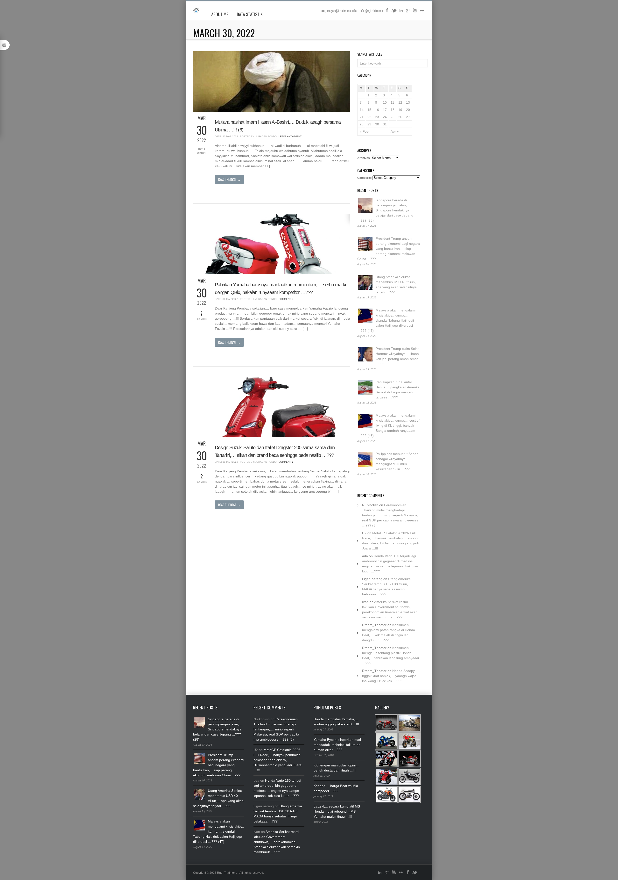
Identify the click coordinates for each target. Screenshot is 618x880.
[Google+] (408, 12)
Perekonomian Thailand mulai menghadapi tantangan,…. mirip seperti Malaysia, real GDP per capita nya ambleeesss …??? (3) (390, 515)
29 (369, 124)
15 (369, 110)
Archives (363, 158)
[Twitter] (394, 12)
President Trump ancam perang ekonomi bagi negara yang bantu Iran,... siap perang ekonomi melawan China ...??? (388, 249)
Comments (202, 315)
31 (385, 124)
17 (385, 110)
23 (377, 117)
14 (362, 110)
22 (369, 117)
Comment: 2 (286, 462)
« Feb (364, 131)
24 (385, 117)
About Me (219, 14)
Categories (364, 178)
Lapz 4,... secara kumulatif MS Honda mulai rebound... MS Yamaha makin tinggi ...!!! (337, 811)
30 (377, 124)
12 (400, 102)
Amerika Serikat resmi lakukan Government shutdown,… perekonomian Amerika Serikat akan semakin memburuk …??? (276, 842)
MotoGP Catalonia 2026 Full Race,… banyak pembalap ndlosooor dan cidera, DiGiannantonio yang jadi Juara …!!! (277, 760)
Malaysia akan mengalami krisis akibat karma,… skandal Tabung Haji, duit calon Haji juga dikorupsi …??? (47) (386, 320)
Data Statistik (250, 14)
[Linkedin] (401, 12)
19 (400, 110)
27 (408, 117)
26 (400, 117)
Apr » (395, 131)
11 (392, 102)
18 (392, 110)
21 (362, 117)
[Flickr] (422, 12)
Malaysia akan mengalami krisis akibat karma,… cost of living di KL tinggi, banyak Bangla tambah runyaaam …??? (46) (388, 425)
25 (392, 117)
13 (408, 102)
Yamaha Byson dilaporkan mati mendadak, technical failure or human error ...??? (337, 745)
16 (377, 110)
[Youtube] (415, 12)
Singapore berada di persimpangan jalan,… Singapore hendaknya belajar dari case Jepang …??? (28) (385, 210)
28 (362, 124)
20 (408, 110)
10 (385, 102)
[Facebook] (387, 12)
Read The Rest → (229, 179)
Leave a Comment (201, 150)
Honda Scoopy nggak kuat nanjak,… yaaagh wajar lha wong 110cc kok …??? (389, 676)
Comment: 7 (286, 299)
